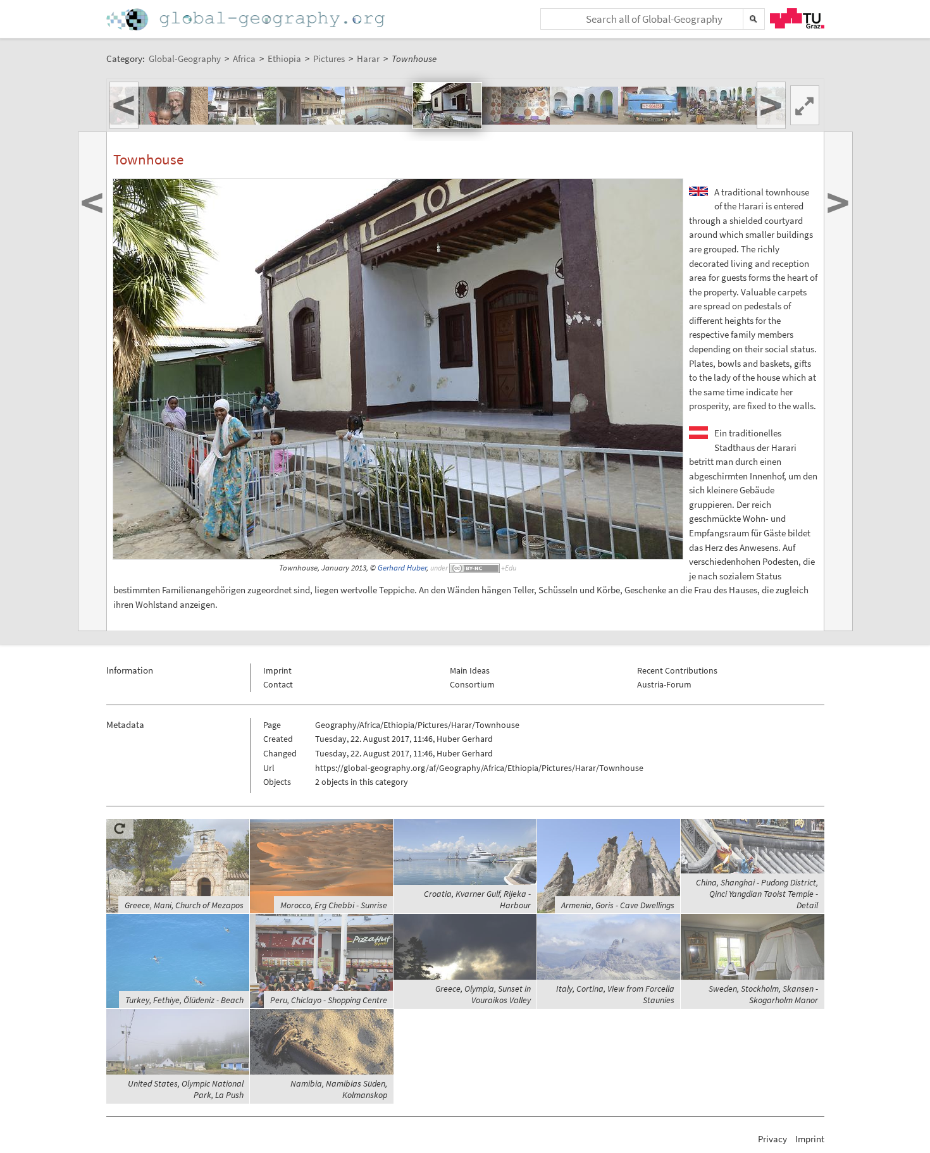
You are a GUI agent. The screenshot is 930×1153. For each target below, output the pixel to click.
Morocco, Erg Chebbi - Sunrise (333, 905)
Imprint (277, 670)
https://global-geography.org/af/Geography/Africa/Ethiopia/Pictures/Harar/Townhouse (479, 768)
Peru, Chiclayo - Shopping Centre (328, 1000)
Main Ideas (470, 670)
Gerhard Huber (402, 567)
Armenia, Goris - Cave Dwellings (617, 905)
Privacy (772, 1139)
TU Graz (797, 18)
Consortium (472, 684)
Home (246, 19)
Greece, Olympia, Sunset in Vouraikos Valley (483, 994)
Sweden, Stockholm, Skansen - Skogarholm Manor (763, 994)
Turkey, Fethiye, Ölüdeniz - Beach (184, 1000)
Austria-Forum (664, 684)
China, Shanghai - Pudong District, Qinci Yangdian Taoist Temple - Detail (757, 894)
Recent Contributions (677, 670)
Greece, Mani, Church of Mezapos (184, 905)
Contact (278, 684)
